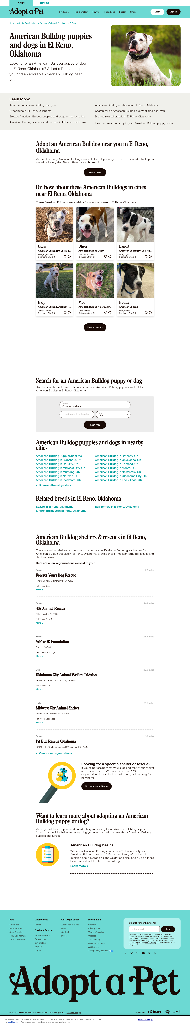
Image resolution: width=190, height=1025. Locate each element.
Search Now (95, 172)
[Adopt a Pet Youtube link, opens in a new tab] (144, 953)
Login (157, 12)
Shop (133, 11)
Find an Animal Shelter (96, 786)
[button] (65, 256)
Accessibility (94, 939)
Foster (122, 11)
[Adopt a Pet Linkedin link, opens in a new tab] (155, 953)
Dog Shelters (41, 939)
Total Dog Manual (17, 936)
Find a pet (14, 924)
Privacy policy (94, 928)
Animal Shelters (42, 935)
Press (63, 936)
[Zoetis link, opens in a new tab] (177, 1011)
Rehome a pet (15, 928)
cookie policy (14, 1022)
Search (95, 424)
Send (168, 929)
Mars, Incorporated (97, 943)
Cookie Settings (74, 1013)
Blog (63, 928)
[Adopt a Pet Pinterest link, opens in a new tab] (138, 953)
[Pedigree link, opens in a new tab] (167, 1011)
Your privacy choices (98, 950)
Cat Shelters (40, 943)
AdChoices (93, 947)
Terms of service (96, 932)
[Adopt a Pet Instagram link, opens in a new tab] (150, 953)
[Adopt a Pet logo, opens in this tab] (94, 986)
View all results (95, 327)
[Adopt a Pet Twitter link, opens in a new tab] (132, 953)
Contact (65, 932)
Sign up (173, 12)
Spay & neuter (16, 932)
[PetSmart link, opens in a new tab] (154, 1011)
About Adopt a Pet (69, 924)
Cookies (92, 936)
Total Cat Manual (17, 939)
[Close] (185, 1020)
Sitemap (92, 924)
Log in (38, 950)
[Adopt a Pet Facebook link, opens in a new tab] (126, 953)
